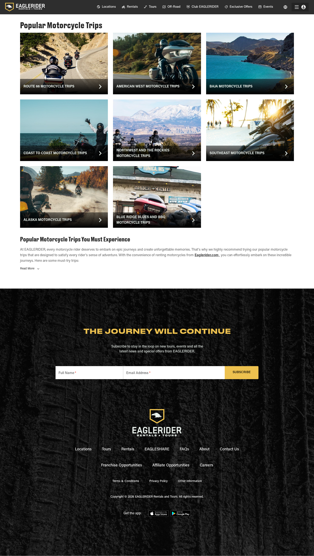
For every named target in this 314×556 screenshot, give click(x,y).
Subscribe (242, 372)
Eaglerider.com (207, 255)
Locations (83, 449)
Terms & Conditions (125, 481)
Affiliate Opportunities (170, 465)
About (204, 449)
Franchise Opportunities (121, 465)
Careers (206, 465)
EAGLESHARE (157, 449)
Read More (27, 268)
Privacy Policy (158, 481)
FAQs (184, 449)
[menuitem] (106, 7)
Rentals (127, 449)
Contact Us (229, 449)
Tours (106, 449)
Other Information (190, 481)
